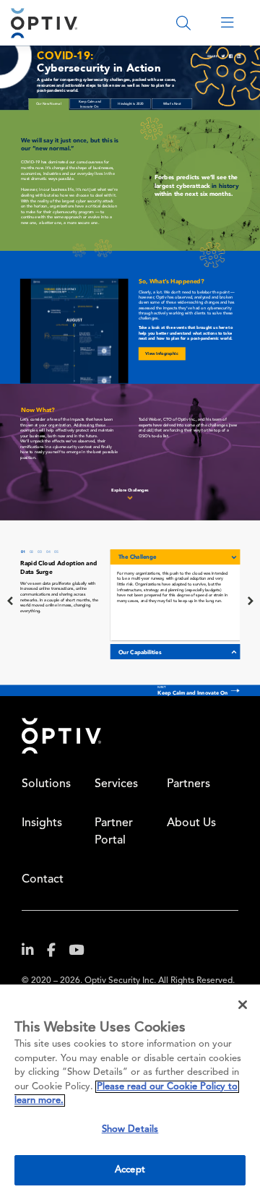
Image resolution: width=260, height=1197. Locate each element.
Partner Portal (114, 832)
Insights (42, 823)
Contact (43, 879)
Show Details (130, 1129)
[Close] (243, 1005)
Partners (188, 784)
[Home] (44, 23)
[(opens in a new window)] (33, 953)
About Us (191, 823)
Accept (130, 1170)
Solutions (46, 784)
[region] (130, 1090)
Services (116, 784)
